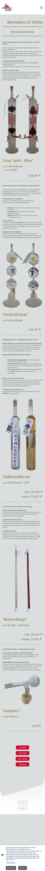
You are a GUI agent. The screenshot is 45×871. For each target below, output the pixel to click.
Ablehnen (22, 868)
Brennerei (22, 747)
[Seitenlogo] (11, 7)
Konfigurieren (10, 862)
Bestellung (22, 764)
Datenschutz (22, 802)
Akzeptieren (11, 868)
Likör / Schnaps (22, 759)
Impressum (22, 808)
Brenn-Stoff (22, 753)
